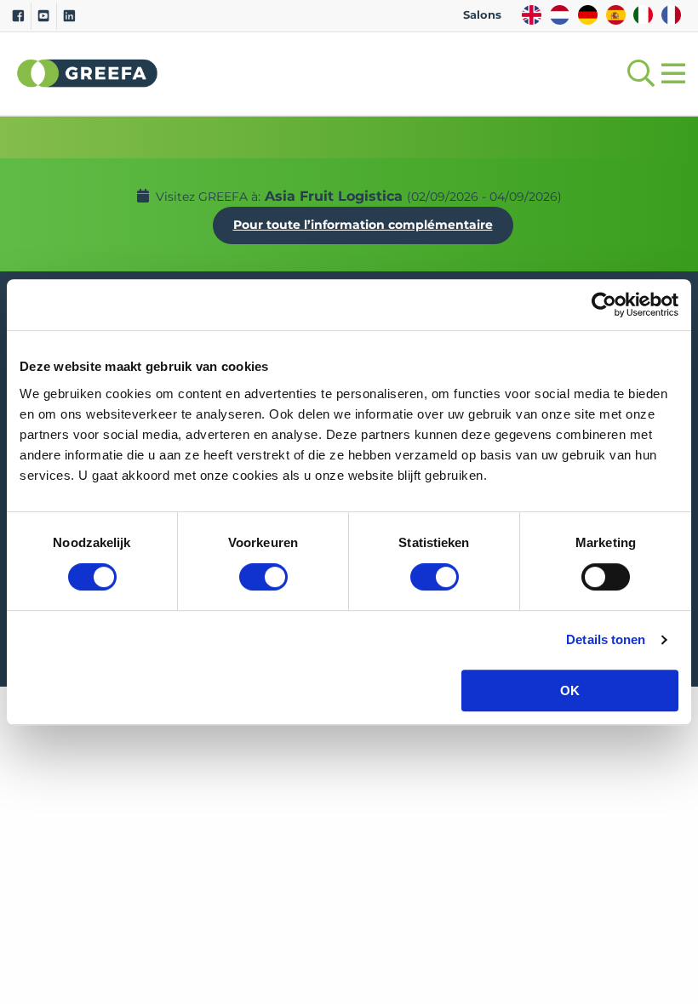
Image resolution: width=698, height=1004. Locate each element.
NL (559, 15)
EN (531, 15)
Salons (482, 15)
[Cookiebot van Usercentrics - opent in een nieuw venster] (603, 304)
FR (671, 15)
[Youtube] (43, 16)
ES (616, 15)
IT (643, 15)
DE (588, 15)
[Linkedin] (69, 16)
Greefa (88, 73)
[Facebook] (18, 16)
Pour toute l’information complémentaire (363, 224)
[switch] (263, 576)
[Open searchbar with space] (638, 73)
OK (570, 690)
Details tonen (605, 639)
